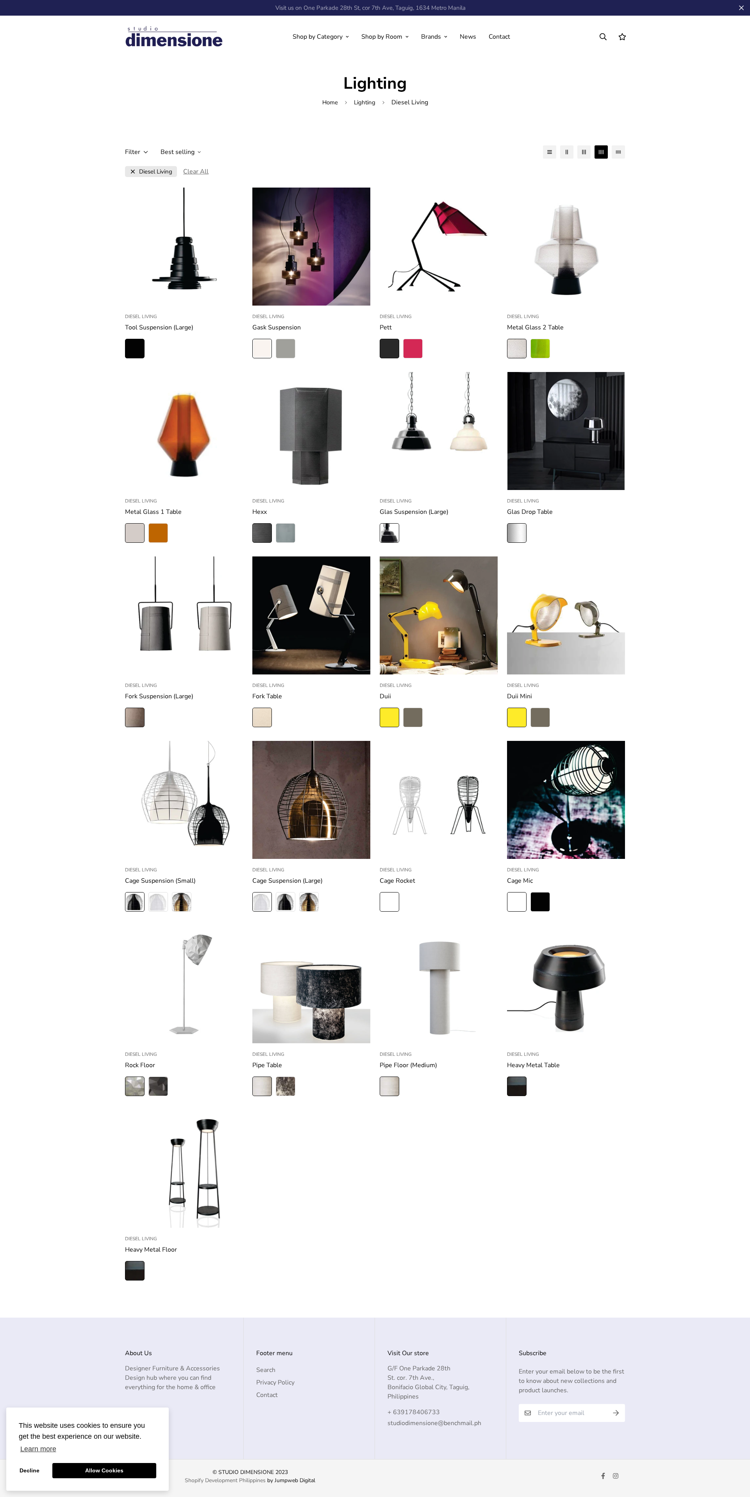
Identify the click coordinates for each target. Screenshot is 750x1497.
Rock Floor (140, 1065)
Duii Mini (519, 696)
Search (265, 1370)
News (468, 36)
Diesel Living (155, 172)
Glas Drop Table (530, 512)
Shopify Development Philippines (225, 1480)
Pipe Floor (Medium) (408, 1065)
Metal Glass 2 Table (535, 327)
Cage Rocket (397, 880)
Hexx (259, 512)
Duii (385, 696)
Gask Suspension (276, 327)
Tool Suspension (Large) (159, 327)
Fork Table (267, 696)
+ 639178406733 (414, 1412)
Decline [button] (29, 1470)
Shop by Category (318, 36)
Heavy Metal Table (533, 1065)
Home (330, 102)
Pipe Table (267, 1065)
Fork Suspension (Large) (159, 696)
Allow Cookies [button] (104, 1470)
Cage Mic (520, 880)
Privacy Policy (275, 1382)
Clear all (196, 171)
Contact (499, 36)
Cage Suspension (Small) (160, 880)
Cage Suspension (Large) (287, 880)
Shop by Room (381, 36)
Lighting (364, 102)
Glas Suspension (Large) (414, 512)
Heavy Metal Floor (151, 1249)
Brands (431, 36)
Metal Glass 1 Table (153, 512)
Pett (386, 327)
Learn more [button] (38, 1449)
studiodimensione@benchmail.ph (434, 1423)
